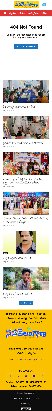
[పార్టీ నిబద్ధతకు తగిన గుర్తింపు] (26, 242)
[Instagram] (18, 376)
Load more (25, 303)
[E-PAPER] (44, 5)
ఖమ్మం (5, 174)
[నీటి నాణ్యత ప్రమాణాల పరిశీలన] (26, 91)
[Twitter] (26, 376)
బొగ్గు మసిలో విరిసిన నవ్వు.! (17, 294)
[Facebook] (10, 376)
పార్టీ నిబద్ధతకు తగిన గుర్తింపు (18, 258)
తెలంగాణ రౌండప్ (8, 102)
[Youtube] (34, 376)
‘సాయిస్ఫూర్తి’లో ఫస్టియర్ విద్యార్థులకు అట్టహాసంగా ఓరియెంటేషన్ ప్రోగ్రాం (22, 180)
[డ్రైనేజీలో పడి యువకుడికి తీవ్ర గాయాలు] (26, 127)
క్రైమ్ (5, 138)
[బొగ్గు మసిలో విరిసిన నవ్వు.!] (26, 279)
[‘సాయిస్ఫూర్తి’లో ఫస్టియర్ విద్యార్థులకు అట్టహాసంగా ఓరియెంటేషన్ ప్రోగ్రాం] (26, 163)
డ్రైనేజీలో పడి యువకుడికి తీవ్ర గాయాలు (23, 143)
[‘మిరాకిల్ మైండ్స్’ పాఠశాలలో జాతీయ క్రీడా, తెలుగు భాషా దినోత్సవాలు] (26, 203)
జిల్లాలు (5, 289)
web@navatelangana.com (31, 359)
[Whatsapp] (42, 376)
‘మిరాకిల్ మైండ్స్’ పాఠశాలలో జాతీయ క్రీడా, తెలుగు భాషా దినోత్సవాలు (25, 220)
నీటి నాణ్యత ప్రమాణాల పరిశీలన (19, 107)
